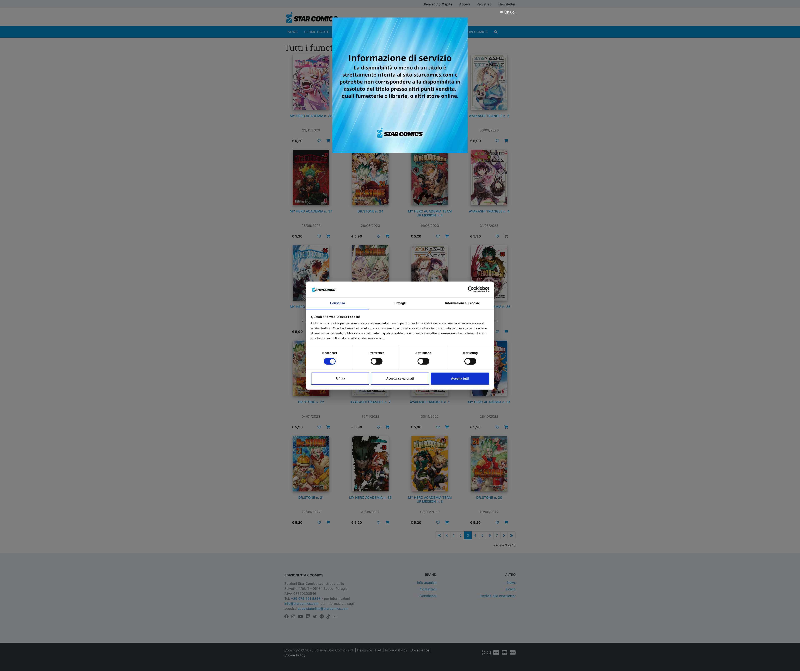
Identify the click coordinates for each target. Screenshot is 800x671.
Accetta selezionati (400, 378)
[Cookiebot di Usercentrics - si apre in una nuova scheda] (471, 289)
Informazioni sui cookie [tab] (462, 303)
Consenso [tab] (337, 303)
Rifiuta (340, 378)
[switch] (376, 361)
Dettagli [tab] (400, 303)
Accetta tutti (460, 378)
